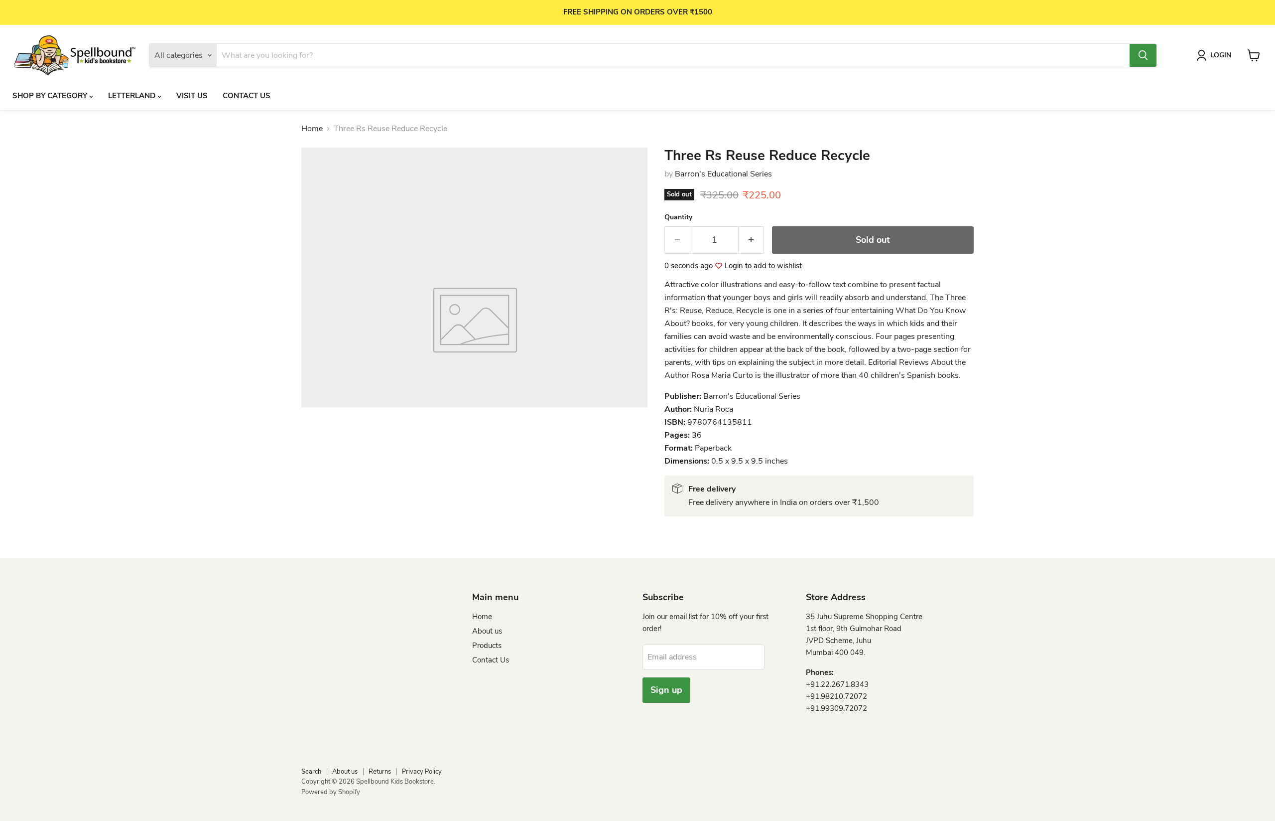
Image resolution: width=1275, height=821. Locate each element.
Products (487, 646)
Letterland (132, 96)
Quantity (678, 217)
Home (312, 128)
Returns (380, 771)
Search (311, 771)
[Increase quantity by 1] (751, 240)
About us (487, 631)
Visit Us (192, 96)
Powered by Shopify (330, 792)
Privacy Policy (422, 771)
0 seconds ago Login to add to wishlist (733, 266)
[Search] (1143, 55)
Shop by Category (50, 96)
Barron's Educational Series (723, 173)
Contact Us (246, 96)
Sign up (666, 690)
